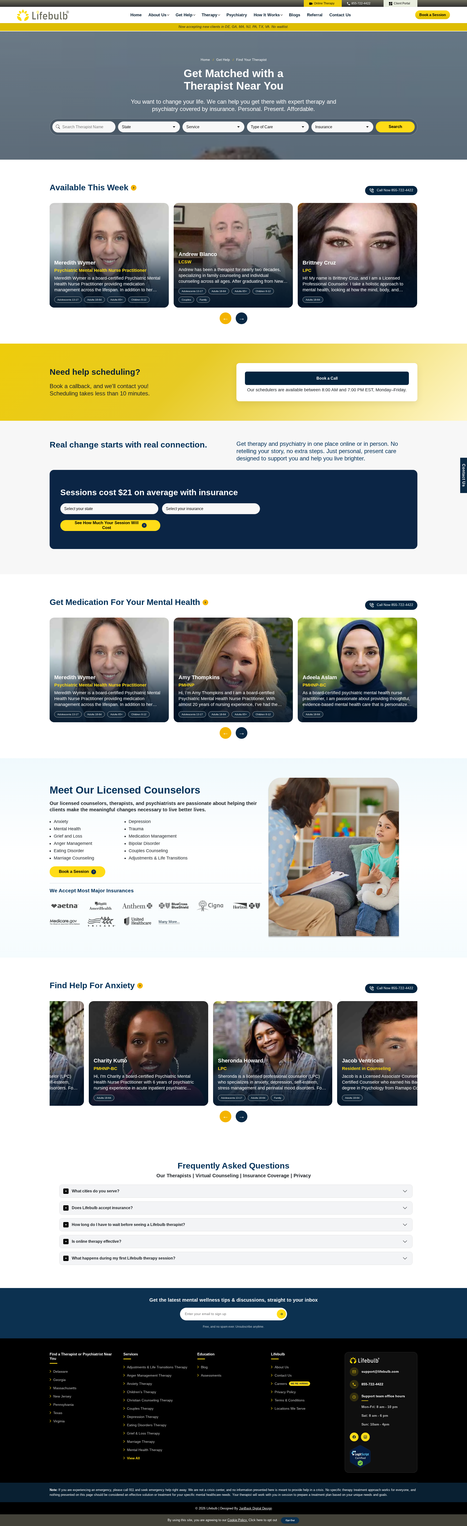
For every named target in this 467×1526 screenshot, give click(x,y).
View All (133, 1458)
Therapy (209, 15)
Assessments (211, 1375)
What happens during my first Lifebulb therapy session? (123, 1258)
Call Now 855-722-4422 (395, 190)
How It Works (267, 15)
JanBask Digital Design (255, 1508)
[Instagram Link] (365, 1437)
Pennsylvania (63, 1405)
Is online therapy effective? (96, 1241)
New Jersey (62, 1396)
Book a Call (327, 378)
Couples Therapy (140, 1408)
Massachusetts (64, 1388)
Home (136, 15)
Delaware (60, 1371)
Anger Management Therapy (149, 1375)
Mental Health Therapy (144, 1450)
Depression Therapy (142, 1417)
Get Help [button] (223, 60)
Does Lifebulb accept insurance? (102, 1208)
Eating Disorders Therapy (146, 1425)
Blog (204, 1367)
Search (395, 126)
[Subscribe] (281, 1314)
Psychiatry (236, 15)
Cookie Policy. (237, 1520)
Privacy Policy (285, 1392)
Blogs (294, 15)
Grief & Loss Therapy (143, 1433)
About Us (282, 1367)
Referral (315, 15)
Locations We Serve (290, 1408)
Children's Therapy (141, 1392)
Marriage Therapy (141, 1442)
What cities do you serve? (95, 1191)
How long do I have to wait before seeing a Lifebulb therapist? (128, 1225)
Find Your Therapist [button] (251, 60)
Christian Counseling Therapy (150, 1400)
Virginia (59, 1421)
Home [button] (205, 60)
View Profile (109, 244)
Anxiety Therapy (139, 1384)
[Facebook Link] (354, 1437)
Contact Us (340, 15)
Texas (57, 1413)
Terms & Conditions (290, 1400)
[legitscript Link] (360, 1456)
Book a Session (432, 15)
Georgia (59, 1380)
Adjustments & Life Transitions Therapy (157, 1367)
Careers (291, 1384)
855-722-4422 (360, 3)
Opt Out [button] (290, 1520)
